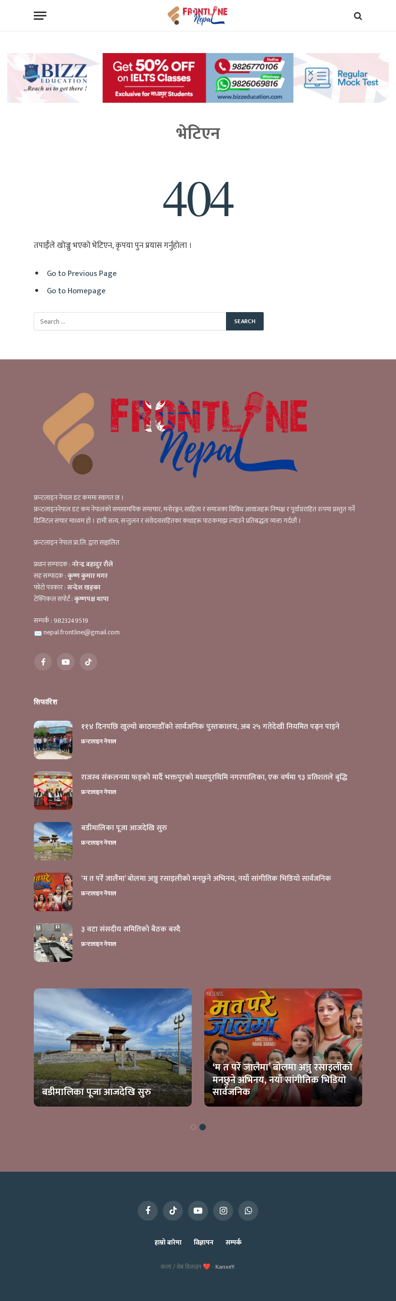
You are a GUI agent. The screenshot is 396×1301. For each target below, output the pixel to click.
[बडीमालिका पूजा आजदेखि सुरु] (53, 841)
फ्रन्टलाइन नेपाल (98, 741)
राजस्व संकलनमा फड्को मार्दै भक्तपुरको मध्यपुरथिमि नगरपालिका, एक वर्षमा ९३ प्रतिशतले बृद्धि (214, 777)
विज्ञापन (203, 1242)
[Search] (357, 16)
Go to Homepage (76, 291)
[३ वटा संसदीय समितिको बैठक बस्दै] (53, 942)
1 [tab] (193, 1127)
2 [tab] (202, 1127)
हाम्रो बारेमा (168, 1242)
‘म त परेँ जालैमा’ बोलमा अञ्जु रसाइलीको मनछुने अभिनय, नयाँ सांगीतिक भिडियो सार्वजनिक (206, 879)
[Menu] (40, 16)
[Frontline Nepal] (198, 15)
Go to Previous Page (82, 273)
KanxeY (224, 1266)
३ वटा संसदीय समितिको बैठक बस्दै (130, 929)
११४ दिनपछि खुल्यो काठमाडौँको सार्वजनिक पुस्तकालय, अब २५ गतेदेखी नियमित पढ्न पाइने (210, 727)
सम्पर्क (233, 1242)
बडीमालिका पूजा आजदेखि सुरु (124, 828)
